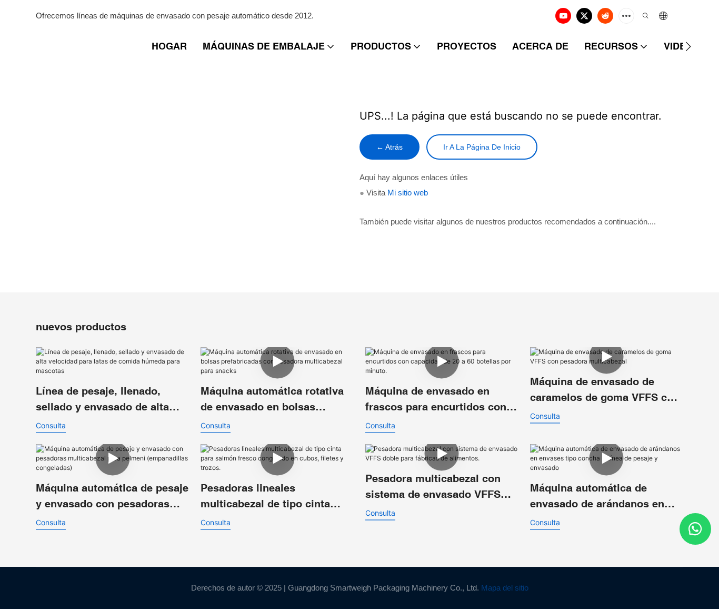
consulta (51, 425)
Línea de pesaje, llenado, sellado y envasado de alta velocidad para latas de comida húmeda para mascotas (102, 400)
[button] (688, 46)
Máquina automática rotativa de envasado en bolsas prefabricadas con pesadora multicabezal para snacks (272, 400)
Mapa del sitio (504, 587)
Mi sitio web (407, 192)
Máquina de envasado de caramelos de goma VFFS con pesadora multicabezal (605, 390)
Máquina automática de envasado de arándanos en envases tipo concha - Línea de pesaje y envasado (600, 497)
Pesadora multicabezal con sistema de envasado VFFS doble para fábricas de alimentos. (433, 487)
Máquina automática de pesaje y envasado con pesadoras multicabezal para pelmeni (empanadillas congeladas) (112, 497)
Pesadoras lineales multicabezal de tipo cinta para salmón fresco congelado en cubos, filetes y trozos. (277, 497)
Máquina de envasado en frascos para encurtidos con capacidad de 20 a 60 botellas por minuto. (439, 400)
